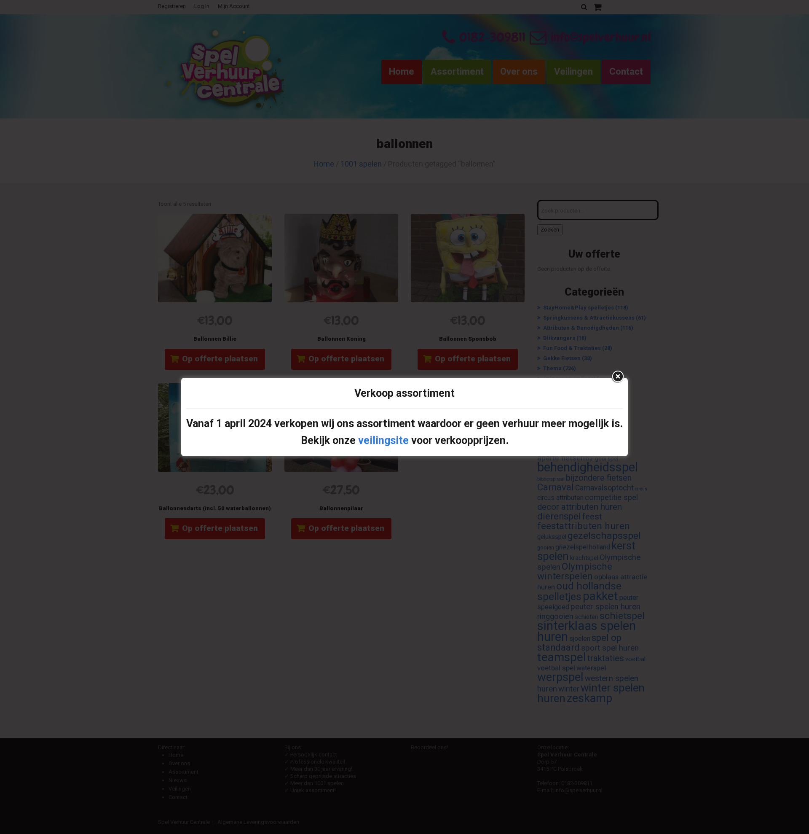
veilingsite (383, 440)
